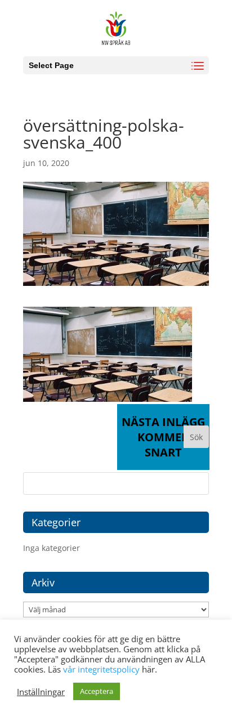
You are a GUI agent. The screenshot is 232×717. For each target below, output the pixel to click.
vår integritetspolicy (101, 669)
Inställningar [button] (41, 692)
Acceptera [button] (96, 691)
